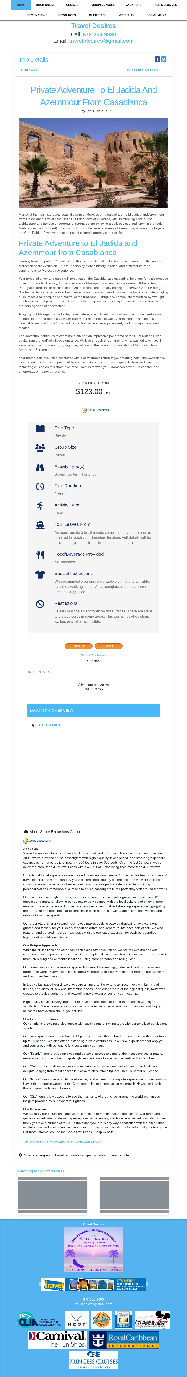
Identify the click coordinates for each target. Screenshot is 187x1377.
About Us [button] (126, 15)
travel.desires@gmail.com (93, 1304)
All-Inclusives (165, 5)
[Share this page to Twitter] (163, 59)
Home (21, 5)
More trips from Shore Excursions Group (65, 1141)
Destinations (37, 15)
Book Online (45, 5)
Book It (108, 646)
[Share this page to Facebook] (157, 59)
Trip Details (33, 59)
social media (156, 15)
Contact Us (78, 646)
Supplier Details (143, 70)
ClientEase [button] (97, 15)
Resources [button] (67, 15)
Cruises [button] (72, 5)
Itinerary (29, 70)
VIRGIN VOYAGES (103, 5)
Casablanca (49, 725)
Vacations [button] (133, 5)
